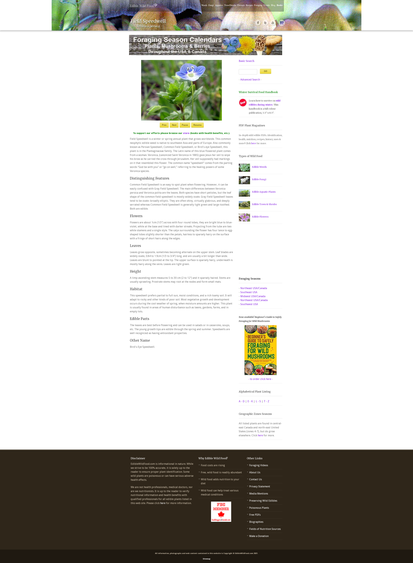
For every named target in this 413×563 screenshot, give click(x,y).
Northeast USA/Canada (253, 288)
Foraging (258, 5)
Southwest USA (249, 304)
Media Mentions (258, 493)
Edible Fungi (259, 179)
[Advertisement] (259, 250)
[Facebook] (258, 23)
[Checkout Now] (282, 23)
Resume (197, 125)
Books (279, 5)
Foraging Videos (258, 465)
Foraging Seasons (250, 278)
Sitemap (206, 559)
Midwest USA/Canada (252, 296)
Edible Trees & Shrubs (264, 204)
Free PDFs (255, 514)
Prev (164, 125)
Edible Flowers (260, 216)
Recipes (249, 5)
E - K (250, 401)
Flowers (241, 5)
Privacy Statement (259, 486)
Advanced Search (250, 79)
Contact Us (255, 479)
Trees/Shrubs (230, 5)
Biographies (256, 521)
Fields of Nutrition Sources (265, 529)
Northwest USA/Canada (254, 300)
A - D (242, 401)
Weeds (204, 5)
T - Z (266, 401)
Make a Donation (259, 536)
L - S (258, 401)
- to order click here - (260, 379)
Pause (185, 125)
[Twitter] (265, 23)
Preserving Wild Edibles (263, 500)
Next (174, 125)
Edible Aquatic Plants (264, 191)
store (186, 133)
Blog (273, 5)
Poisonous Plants (259, 507)
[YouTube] (273, 23)
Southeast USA (248, 292)
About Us (254, 472)
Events (267, 5)
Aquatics (219, 5)
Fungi (211, 5)
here (253, 143)
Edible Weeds (259, 166)
